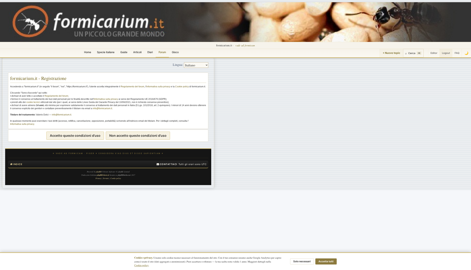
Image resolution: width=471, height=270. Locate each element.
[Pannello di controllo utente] (426, 53)
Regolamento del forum (132, 86)
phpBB (98, 171)
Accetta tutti (326, 261)
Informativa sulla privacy (158, 86)
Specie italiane (105, 52)
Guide (123, 52)
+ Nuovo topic (391, 52)
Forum (162, 52)
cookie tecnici (33, 102)
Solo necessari (302, 261)
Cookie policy (182, 86)
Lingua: (178, 64)
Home (87, 52)
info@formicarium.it (102, 108)
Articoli (137, 52)
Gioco (175, 52)
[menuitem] (167, 164)
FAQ (457, 52)
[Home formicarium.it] (235, 22)
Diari (150, 52)
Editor (434, 52)
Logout (446, 52)
